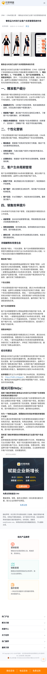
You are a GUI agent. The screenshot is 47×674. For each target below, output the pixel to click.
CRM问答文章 (11, 15)
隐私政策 (27, 655)
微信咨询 (10, 671)
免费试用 (37, 671)
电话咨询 (23, 671)
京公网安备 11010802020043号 (19, 658)
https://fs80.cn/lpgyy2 (14, 377)
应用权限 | (22, 655)
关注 (27, 26)
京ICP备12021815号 (33, 658)
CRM (2, 15)
